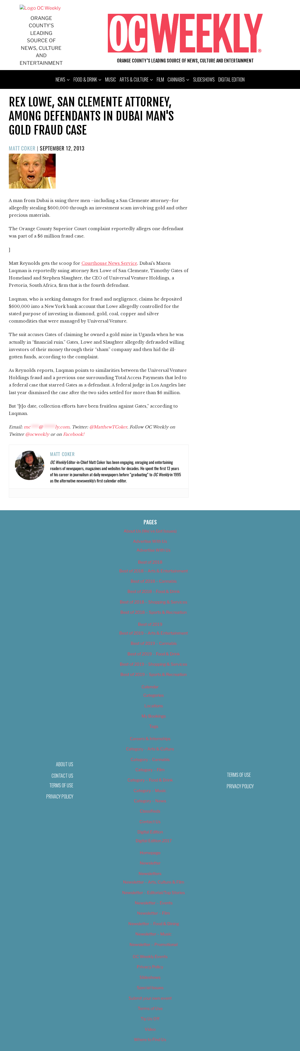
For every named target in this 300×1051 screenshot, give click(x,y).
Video (150, 1029)
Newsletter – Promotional (153, 944)
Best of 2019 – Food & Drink (153, 653)
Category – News (150, 800)
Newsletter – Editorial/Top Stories (153, 892)
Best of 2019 (150, 624)
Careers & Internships (150, 738)
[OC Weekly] (40, 8)
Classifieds (150, 810)
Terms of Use (61, 785)
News (60, 79)
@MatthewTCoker (108, 427)
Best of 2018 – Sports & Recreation (153, 612)
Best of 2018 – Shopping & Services (153, 601)
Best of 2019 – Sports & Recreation (153, 674)
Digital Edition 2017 (154, 840)
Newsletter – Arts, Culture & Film (153, 881)
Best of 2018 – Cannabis (154, 581)
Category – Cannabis (150, 759)
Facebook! (73, 434)
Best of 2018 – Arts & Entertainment (153, 570)
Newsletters (150, 873)
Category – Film (150, 769)
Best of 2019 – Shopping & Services (153, 664)
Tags (153, 726)
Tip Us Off (150, 1018)
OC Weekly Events (150, 956)
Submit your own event (150, 998)
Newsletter (150, 862)
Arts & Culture (134, 79)
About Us (64, 764)
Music (110, 79)
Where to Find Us (150, 1039)
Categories (153, 695)
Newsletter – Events (154, 902)
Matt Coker (22, 148)
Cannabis (176, 79)
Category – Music (150, 790)
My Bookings (154, 715)
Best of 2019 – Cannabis (154, 643)
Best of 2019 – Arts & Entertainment (153, 632)
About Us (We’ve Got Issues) (150, 530)
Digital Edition (231, 79)
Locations (153, 705)
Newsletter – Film (153, 913)
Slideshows (204, 79)
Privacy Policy (59, 796)
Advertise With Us (150, 541)
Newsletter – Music (153, 933)
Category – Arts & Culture (150, 748)
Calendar (150, 686)
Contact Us (150, 821)
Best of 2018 (150, 562)
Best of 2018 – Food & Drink (153, 591)
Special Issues (150, 987)
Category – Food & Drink (150, 779)
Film (160, 79)
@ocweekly (37, 434)
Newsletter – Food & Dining (153, 923)
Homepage (150, 852)
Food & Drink (85, 79)
